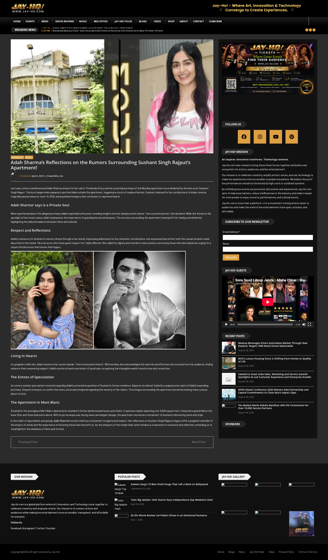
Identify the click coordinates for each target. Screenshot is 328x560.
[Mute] (304, 324)
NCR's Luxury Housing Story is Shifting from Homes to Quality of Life (274, 360)
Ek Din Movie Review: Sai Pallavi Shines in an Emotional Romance (169, 515)
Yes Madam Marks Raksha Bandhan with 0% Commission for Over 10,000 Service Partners (273, 407)
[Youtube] (276, 137)
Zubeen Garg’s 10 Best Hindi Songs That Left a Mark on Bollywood (169, 484)
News (45, 21)
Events (30, 21)
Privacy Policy (286, 552)
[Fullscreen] (309, 324)
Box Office (101, 21)
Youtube (50, 528)
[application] (268, 302)
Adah (64, 213)
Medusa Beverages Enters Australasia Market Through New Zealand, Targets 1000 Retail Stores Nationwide (272, 344)
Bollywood (17, 157)
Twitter (40, 528)
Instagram (28, 528)
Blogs (143, 21)
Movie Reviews (64, 21)
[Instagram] (260, 137)
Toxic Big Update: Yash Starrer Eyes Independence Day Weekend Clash (172, 499)
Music (83, 21)
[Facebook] (244, 137)
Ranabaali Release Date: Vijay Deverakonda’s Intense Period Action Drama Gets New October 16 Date (108, 29)
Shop (171, 21)
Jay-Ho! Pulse (123, 21)
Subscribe (215, 21)
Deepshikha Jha (55, 176)
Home (16, 21)
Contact (198, 21)
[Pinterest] (291, 137)
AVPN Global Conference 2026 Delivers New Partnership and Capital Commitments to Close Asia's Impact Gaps (273, 391)
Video (157, 21)
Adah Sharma (61, 420)
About (184, 21)
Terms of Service (307, 552)
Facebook (16, 528)
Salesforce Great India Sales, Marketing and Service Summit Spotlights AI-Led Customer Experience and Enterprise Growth (274, 375)
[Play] (226, 324)
